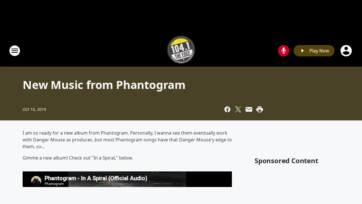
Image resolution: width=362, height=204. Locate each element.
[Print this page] (260, 109)
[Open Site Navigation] (14, 50)
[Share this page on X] (238, 109)
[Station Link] (181, 50)
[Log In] (347, 50)
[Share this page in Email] (249, 109)
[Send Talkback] (283, 50)
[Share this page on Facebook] (227, 109)
